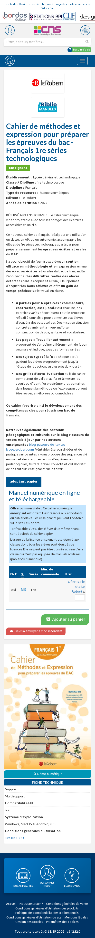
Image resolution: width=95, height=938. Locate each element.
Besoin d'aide (81, 49)
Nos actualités (23, 886)
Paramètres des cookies (62, 922)
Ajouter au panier (68, 619)
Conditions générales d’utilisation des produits (46, 908)
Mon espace (9, 30)
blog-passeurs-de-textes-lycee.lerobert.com (36, 447)
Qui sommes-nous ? (47, 884)
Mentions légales (76, 917)
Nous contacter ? (31, 904)
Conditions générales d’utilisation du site (33, 917)
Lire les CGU (14, 838)
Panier (85, 30)
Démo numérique (49, 774)
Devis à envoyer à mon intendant (38, 631)
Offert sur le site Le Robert (76, 587)
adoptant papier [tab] (24, 481)
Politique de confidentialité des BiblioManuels (46, 913)
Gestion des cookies (29, 922)
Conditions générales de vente (67, 904)
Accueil (11, 904)
